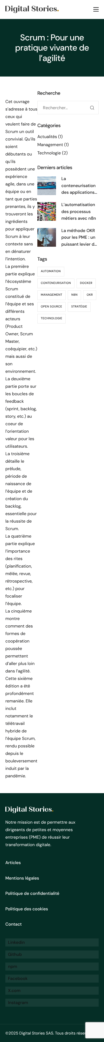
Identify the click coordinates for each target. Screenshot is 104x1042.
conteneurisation (56, 283)
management (51, 295)
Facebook (17, 978)
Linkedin (16, 942)
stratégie (79, 307)
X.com (14, 990)
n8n (74, 295)
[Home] (32, 9)
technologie (51, 318)
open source (51, 307)
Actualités (47, 136)
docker (86, 283)
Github (14, 954)
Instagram (17, 1002)
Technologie (49, 153)
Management (50, 144)
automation (51, 271)
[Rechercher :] (68, 108)
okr (90, 295)
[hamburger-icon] (96, 9)
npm (12, 966)
